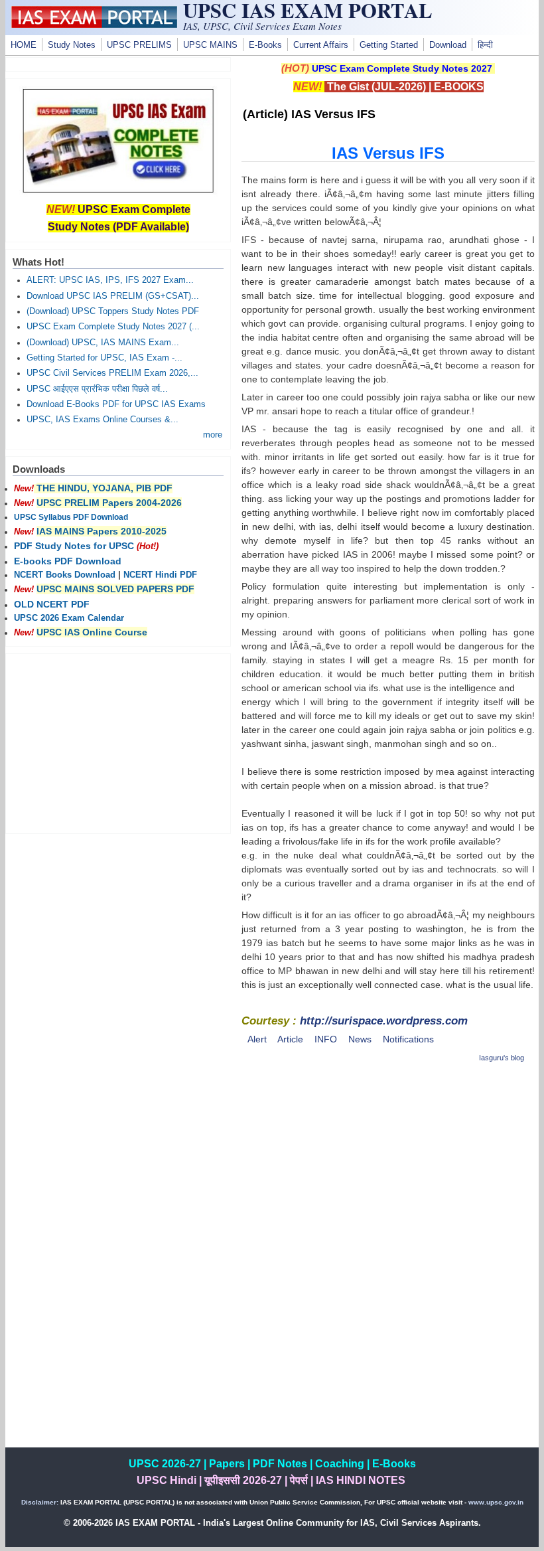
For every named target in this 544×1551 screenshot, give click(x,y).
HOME (23, 45)
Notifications (408, 1039)
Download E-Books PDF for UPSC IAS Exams (116, 404)
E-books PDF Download (67, 561)
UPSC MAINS (210, 45)
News (360, 1039)
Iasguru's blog (501, 1058)
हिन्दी (485, 45)
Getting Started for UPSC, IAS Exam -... (104, 358)
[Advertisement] (388, 1169)
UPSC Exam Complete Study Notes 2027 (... (113, 326)
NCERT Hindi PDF (160, 575)
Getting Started (389, 45)
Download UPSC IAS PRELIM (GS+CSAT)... (113, 296)
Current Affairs (320, 45)
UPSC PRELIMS (139, 45)
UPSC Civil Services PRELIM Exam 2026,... (112, 373)
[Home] (94, 24)
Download (447, 45)
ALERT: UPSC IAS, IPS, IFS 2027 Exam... (110, 280)
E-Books (265, 45)
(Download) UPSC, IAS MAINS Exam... (103, 342)
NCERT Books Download (64, 575)
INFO (325, 1039)
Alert (257, 1039)
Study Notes (72, 45)
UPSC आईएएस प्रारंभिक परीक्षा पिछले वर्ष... (97, 389)
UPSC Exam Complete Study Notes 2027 (402, 68)
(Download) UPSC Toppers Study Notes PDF (113, 311)
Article (290, 1039)
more (212, 435)
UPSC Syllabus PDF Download (71, 517)
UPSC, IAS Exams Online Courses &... (102, 419)
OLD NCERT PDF (52, 604)
